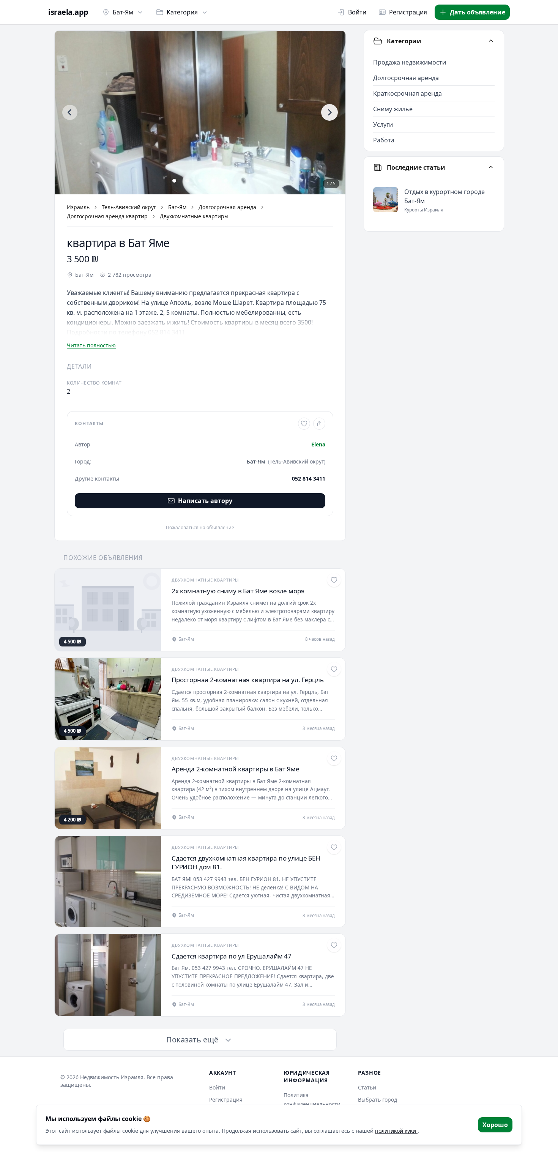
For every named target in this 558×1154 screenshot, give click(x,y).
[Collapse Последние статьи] (491, 167)
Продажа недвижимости (409, 62)
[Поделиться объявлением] (319, 424)
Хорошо (495, 1125)
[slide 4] (213, 180)
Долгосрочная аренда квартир (107, 216)
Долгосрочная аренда (227, 207)
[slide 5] (225, 180)
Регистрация (408, 12)
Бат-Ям (123, 12)
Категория (182, 12)
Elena (318, 444)
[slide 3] (200, 180)
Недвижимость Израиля (111, 1077)
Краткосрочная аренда (407, 93)
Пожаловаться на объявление (200, 528)
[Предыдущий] (69, 112)
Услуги (383, 124)
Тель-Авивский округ (129, 207)
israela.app (68, 12)
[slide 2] (187, 180)
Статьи (367, 1087)
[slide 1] (174, 180)
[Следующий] (329, 112)
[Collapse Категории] (491, 41)
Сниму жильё (393, 109)
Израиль (78, 207)
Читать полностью (91, 345)
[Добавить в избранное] (304, 424)
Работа (383, 140)
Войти (357, 12)
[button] (200, 112)
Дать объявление (477, 12)
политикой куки (396, 1130)
